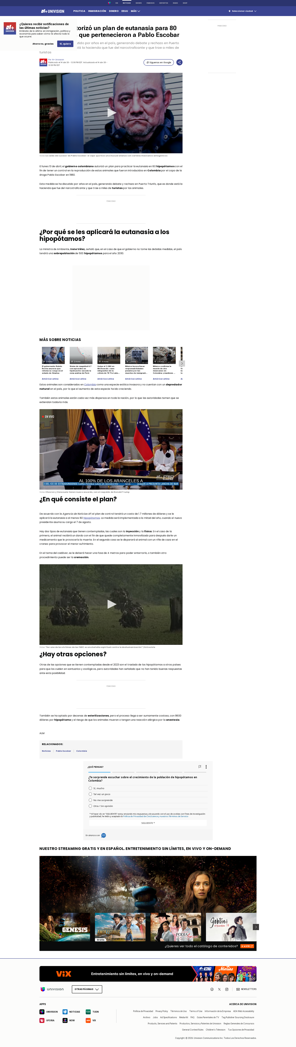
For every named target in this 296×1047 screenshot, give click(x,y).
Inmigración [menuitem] (97, 11)
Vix (116, 3)
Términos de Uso (178, 1011)
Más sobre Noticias (60, 339)
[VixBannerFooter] (148, 974)
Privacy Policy (162, 1011)
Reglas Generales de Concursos (239, 1023)
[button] (111, 113)
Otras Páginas (84, 989)
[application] (111, 113)
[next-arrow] (182, 363)
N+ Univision (58, 59)
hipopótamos (91, 518)
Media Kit (183, 1017)
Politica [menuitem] (79, 11)
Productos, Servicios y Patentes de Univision (200, 1023)
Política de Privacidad (143, 1011)
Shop (185, 3)
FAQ (192, 1017)
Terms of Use (195, 1011)
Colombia (90, 384)
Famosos (150, 3)
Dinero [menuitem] (114, 11)
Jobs (155, 1017)
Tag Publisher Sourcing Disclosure (238, 1017)
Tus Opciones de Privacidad (241, 1029)
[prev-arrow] (37, 927)
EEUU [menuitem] (124, 11)
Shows (139, 3)
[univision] (52, 11)
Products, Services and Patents (162, 1023)
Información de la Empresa (218, 1011)
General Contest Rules (192, 1029)
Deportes (163, 3)
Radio (175, 3)
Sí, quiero (65, 43)
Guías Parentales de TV (208, 1017)
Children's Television (215, 1029)
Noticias (127, 3)
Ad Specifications (168, 1017)
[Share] (179, 62)
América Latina (50, 379)
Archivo (146, 1017)
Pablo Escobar (63, 751)
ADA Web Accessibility (243, 1011)
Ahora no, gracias (43, 43)
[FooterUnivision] (52, 989)
